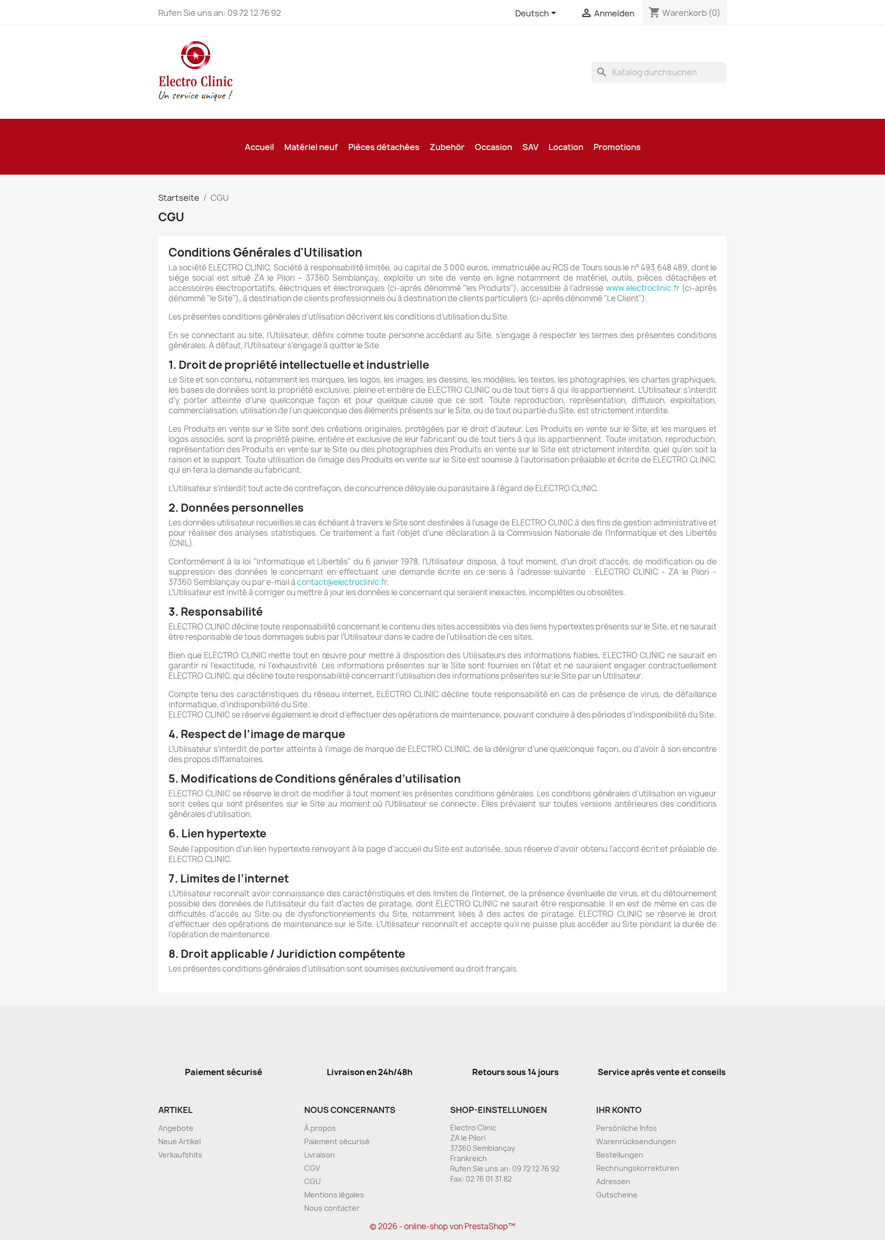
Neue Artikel (179, 1141)
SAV (530, 147)
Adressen (613, 1181)
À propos (320, 1128)
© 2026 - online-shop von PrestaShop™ (442, 1226)
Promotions (617, 147)
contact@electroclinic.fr (342, 582)
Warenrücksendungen (636, 1141)
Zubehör (447, 147)
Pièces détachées (383, 147)
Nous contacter (332, 1208)
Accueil (259, 147)
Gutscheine (617, 1195)
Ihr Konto (619, 1110)
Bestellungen (619, 1155)
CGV (312, 1168)
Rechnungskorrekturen (637, 1168)
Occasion (493, 147)
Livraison (319, 1155)
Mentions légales (334, 1195)
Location (566, 147)
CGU (312, 1181)
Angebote (176, 1128)
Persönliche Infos (626, 1128)
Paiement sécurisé (337, 1141)
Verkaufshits (180, 1155)
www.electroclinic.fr (643, 288)
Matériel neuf (311, 147)
